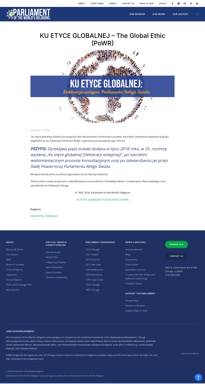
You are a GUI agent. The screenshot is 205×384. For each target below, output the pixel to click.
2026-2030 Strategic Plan (19, 284)
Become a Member (135, 305)
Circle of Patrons (14, 269)
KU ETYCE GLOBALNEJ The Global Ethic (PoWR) (102, 199)
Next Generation (54, 267)
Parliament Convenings (100, 242)
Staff (8, 259)
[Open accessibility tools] (198, 377)
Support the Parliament (140, 293)
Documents (131, 259)
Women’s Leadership (56, 277)
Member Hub (176, 244)
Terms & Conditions (190, 353)
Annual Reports (14, 279)
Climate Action (53, 252)
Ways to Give (147, 3)
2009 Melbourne (94, 269)
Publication (51, 216)
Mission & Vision (14, 249)
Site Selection (13, 289)
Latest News (97, 3)
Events (113, 3)
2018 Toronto (93, 259)
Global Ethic (37, 216)
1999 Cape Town (94, 279)
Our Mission (137, 14)
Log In (162, 3)
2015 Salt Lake (93, 264)
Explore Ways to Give (136, 310)
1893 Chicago (93, 289)
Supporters (11, 274)
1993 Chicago (93, 284)
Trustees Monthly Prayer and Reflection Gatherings (140, 276)
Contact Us (128, 3)
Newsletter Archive (135, 269)
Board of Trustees (15, 264)
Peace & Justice (53, 272)
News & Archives (135, 242)
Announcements (133, 249)
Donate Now (131, 300)
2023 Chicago (93, 249)
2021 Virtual (92, 254)
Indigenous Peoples (56, 262)
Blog (127, 254)
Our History (180, 14)
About (81, 3)
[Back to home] (28, 14)
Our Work (158, 14)
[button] (197, 14)
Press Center (131, 264)
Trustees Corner (133, 283)
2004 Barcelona (94, 274)
